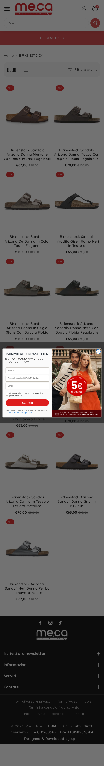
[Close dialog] (98, 351)
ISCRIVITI (27, 402)
